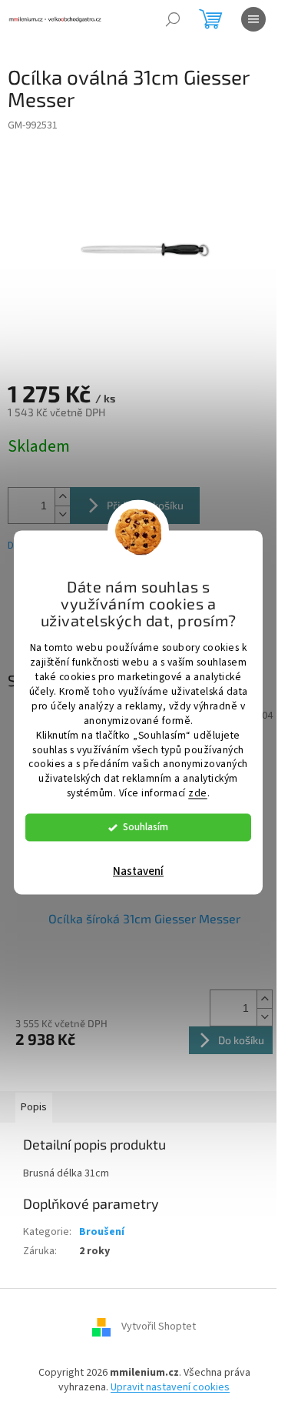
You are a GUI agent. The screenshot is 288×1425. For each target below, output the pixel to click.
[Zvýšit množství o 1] (62, 497)
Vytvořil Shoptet (158, 1326)
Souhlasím (145, 827)
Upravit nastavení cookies (170, 1387)
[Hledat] (172, 19)
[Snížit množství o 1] (62, 514)
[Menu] (253, 19)
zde (197, 793)
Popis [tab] (34, 1107)
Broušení (101, 1232)
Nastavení (138, 872)
